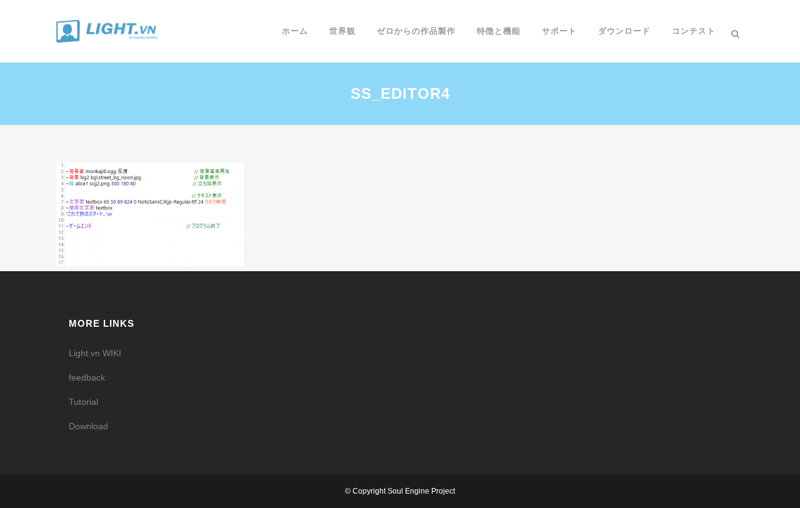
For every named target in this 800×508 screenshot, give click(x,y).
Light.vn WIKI (95, 353)
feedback (87, 377)
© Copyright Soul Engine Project (400, 491)
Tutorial (83, 402)
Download (88, 426)
